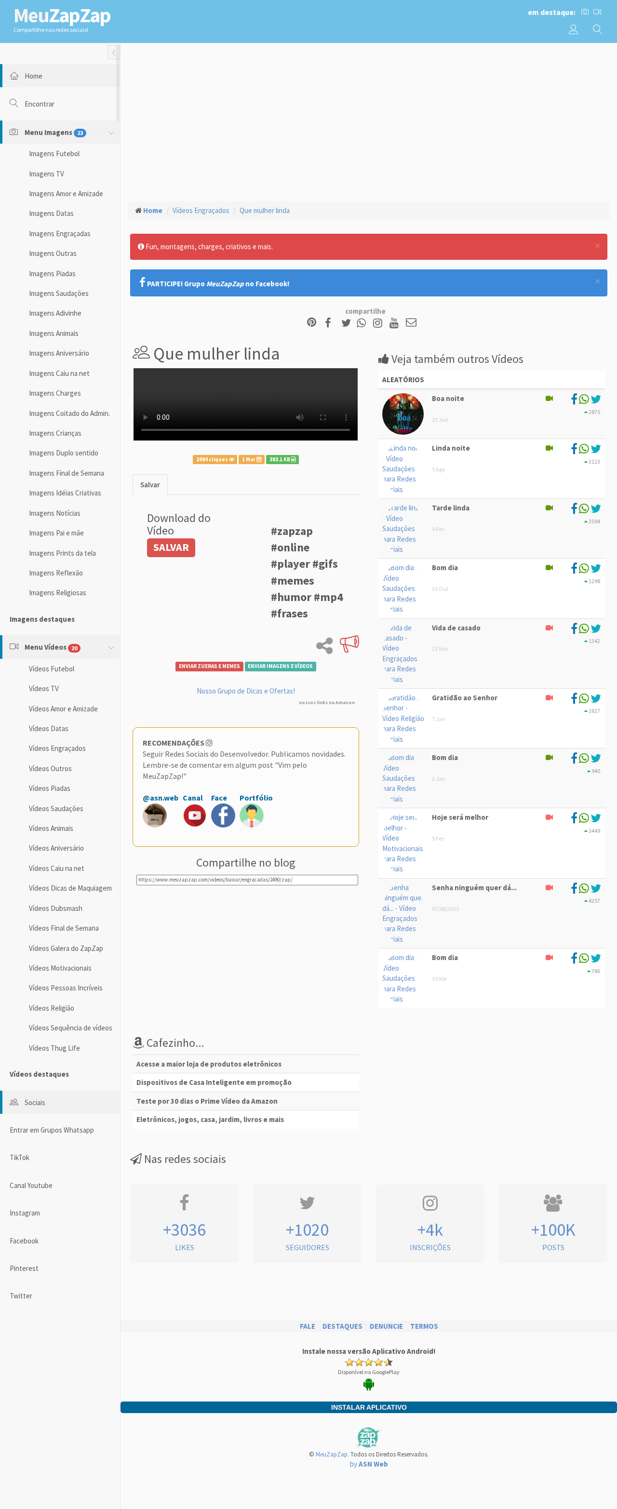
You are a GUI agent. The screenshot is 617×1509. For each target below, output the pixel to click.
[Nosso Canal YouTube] (395, 323)
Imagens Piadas (52, 273)
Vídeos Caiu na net (56, 868)
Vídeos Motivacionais (60, 968)
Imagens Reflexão (56, 572)
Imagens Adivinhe (55, 313)
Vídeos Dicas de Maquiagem (70, 888)
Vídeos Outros (50, 768)
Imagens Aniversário (59, 353)
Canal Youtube (31, 1185)
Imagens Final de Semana (66, 473)
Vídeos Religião (51, 1008)
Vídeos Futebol (51, 668)
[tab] (150, 484)
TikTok (19, 1157)
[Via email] (411, 323)
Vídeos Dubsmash (55, 908)
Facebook (24, 1240)
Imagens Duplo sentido (63, 452)
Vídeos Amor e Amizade (63, 708)
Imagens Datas (51, 213)
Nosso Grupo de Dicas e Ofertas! (246, 690)
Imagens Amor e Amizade (66, 193)
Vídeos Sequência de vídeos (70, 1027)
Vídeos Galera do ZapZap (66, 948)
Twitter (21, 1295)
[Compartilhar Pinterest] (311, 323)
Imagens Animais (54, 333)
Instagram (25, 1212)
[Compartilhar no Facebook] (331, 323)
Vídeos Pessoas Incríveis (66, 987)
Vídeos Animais (51, 828)
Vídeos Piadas (49, 788)
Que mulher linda (265, 210)
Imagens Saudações (59, 293)
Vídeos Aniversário (56, 848)
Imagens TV (46, 173)
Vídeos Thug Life (54, 1048)
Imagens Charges (55, 393)
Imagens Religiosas (57, 592)
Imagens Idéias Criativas (65, 492)
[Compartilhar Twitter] (348, 323)
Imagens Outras (53, 253)
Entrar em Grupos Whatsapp (52, 1130)
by (369, 1464)
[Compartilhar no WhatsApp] (363, 323)
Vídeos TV (44, 688)
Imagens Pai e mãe (56, 532)
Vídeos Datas (48, 728)
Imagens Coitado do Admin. (69, 413)
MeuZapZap (332, 1454)
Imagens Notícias (54, 513)
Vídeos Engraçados (57, 748)
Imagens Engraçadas (60, 233)
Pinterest (24, 1268)
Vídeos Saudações (56, 808)
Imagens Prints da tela (62, 553)
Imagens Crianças (55, 433)
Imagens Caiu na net (59, 373)
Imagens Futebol (54, 153)
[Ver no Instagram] (379, 323)
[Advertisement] (369, 120)
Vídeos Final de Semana (64, 928)
